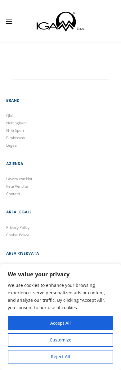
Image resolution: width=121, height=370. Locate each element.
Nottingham (16, 123)
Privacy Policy (17, 227)
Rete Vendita (17, 186)
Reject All (60, 356)
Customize (60, 340)
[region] (60, 317)
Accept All (60, 323)
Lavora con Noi (19, 178)
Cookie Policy (17, 235)
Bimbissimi (15, 137)
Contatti (13, 193)
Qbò (9, 115)
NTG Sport (15, 130)
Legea (11, 145)
